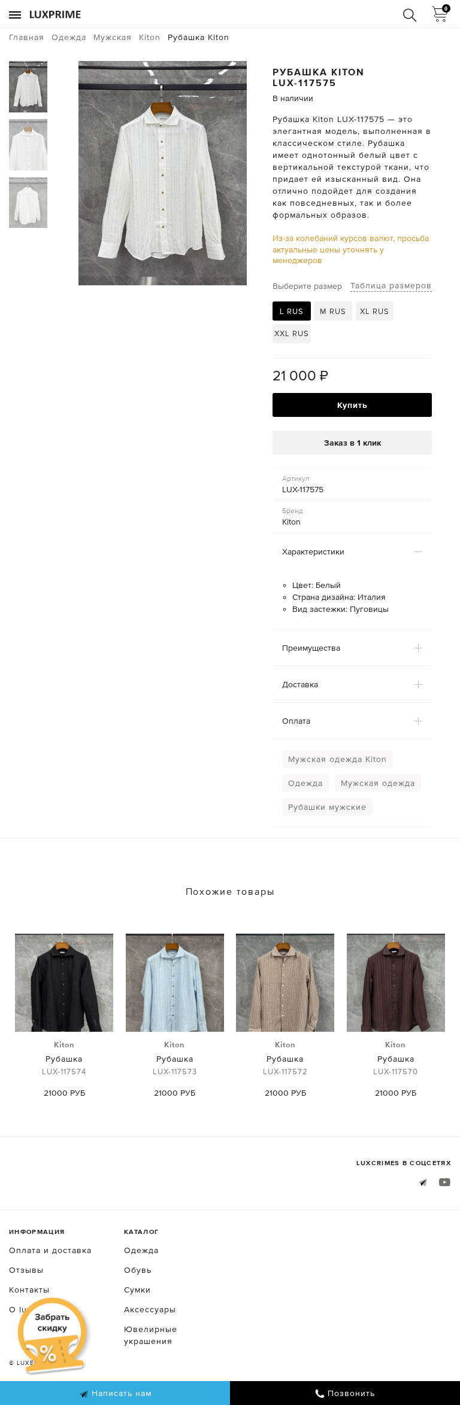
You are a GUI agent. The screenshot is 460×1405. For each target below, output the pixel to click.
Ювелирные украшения (150, 1335)
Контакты (29, 1289)
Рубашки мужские (327, 807)
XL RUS (374, 311)
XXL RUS (291, 333)
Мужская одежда (378, 783)
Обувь (138, 1270)
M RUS (333, 311)
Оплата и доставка (50, 1250)
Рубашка (64, 1058)
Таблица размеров (391, 285)
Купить (352, 405)
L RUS (292, 311)
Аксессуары (150, 1309)
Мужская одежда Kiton (337, 759)
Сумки (137, 1289)
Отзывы (26, 1270)
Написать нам (120, 1393)
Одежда (305, 783)
